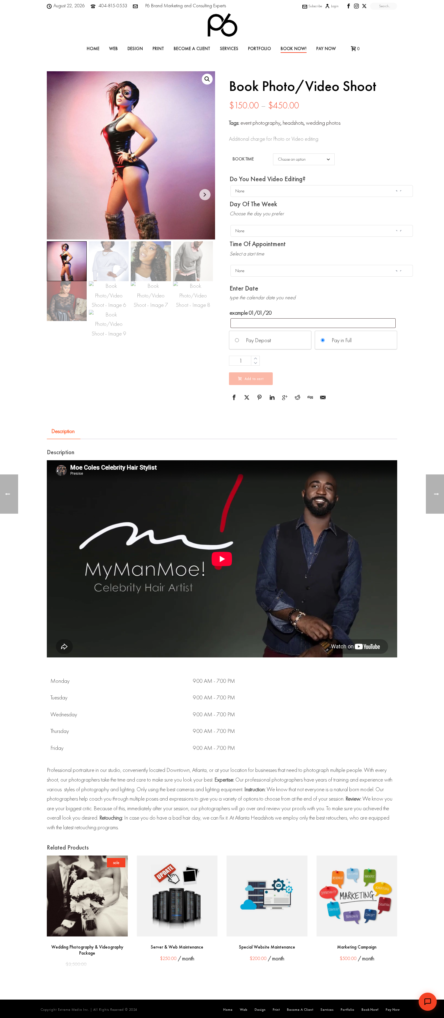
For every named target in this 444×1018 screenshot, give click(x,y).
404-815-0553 (112, 5)
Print (158, 49)
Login (335, 6)
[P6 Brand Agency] (222, 26)
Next (205, 194)
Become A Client (192, 49)
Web (113, 49)
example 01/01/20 (251, 312)
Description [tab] (63, 431)
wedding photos (323, 123)
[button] (207, 79)
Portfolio (259, 49)
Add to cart (254, 378)
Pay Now (326, 49)
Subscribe (315, 6)
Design (135, 49)
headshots (293, 123)
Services (229, 49)
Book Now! (294, 49)
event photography (260, 123)
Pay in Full (342, 340)
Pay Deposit (258, 340)
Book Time (243, 159)
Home (93, 49)
